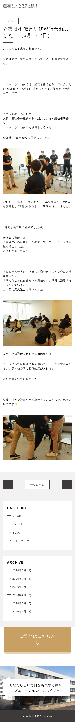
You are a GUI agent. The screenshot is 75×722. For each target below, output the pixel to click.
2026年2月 (19, 611)
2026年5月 (19, 587)
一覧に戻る (37, 484)
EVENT (17, 524)
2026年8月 (19, 570)
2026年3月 (19, 603)
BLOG (16, 532)
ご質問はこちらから (38, 639)
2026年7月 (19, 578)
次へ (67, 482)
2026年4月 (19, 595)
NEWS (16, 516)
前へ (8, 482)
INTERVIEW (20, 541)
